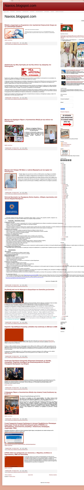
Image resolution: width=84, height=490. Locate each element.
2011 (62, 245)
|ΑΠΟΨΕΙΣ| (32, 11)
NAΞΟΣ (26, 44)
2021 (62, 179)
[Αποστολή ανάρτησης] (20, 97)
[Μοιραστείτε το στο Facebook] (25, 43)
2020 (62, 257)
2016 (62, 172)
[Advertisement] (31, 55)
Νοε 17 (63, 217)
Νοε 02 (63, 200)
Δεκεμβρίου (64, 316)
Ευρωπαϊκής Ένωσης (50, 340)
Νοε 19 (63, 220)
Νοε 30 (63, 235)
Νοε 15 (63, 215)
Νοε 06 (63, 205)
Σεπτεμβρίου (64, 195)
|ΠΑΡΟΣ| (52, 11)
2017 (62, 253)
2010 (62, 164)
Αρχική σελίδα (6, 11)
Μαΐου (63, 189)
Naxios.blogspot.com (20, 5)
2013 (62, 168)
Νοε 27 (63, 231)
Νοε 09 (63, 209)
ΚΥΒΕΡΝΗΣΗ (15, 44)
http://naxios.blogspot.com (67, 144)
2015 (62, 171)
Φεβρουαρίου (64, 185)
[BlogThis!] (23, 43)
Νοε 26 (63, 229)
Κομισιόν (51, 341)
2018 (62, 175)
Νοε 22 (63, 224)
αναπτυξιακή (11, 341)
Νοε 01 (63, 199)
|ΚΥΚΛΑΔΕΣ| (46, 11)
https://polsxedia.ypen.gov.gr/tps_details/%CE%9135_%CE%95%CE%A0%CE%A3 (20, 444)
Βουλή (12, 44)
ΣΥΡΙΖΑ (27, 458)
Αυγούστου (64, 193)
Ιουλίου (63, 192)
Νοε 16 (63, 216)
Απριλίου (64, 188)
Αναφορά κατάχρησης (65, 111)
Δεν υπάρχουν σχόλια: (15, 97)
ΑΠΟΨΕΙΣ (9, 44)
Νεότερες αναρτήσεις (8, 474)
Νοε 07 (63, 207)
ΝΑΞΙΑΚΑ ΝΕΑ (19, 44)
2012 (62, 167)
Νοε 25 (63, 228)
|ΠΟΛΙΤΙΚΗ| (12, 11)
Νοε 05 (63, 204)
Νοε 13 (63, 212)
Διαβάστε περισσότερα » (8, 40)
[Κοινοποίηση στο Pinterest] (26, 43)
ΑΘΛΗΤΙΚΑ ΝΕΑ (25, 11)
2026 (62, 319)
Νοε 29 (63, 233)
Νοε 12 (63, 211)
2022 (62, 180)
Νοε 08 (63, 208)
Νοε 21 (63, 223)
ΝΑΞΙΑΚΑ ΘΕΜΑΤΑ (39, 11)
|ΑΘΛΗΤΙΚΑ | (18, 11)
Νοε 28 (63, 232)
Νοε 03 (63, 201)
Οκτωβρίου (64, 196)
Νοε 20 (63, 221)
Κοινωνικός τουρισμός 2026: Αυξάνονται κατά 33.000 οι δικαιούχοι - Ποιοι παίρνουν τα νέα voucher (75, 70)
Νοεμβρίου (64, 197)
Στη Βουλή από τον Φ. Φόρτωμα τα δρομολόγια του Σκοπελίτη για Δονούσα (29, 289)
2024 (62, 183)
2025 (62, 238)
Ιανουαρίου (64, 184)
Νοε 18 (63, 219)
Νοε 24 (63, 227)
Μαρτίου (63, 187)
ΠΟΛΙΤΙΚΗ (23, 44)
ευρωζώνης (41, 340)
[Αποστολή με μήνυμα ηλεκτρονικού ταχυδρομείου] (22, 43)
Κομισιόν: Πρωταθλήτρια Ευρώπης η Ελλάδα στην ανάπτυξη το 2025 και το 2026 (31, 327)
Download (22, 319)
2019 (62, 176)
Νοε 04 (63, 203)
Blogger (48, 482)
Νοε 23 (63, 225)
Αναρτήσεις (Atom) (12, 476)
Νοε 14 (63, 213)
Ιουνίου (63, 191)
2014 (62, 249)
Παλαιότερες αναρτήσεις (53, 474)
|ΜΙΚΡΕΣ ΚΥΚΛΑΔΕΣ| (59, 11)
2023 (62, 261)
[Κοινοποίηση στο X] (24, 43)
